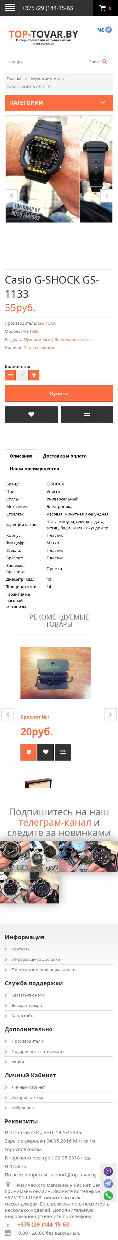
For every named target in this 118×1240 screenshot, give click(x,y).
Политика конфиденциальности (44, 969)
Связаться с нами (28, 995)
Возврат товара (27, 1005)
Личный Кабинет (28, 1087)
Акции (18, 1062)
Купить (59, 393)
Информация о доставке (36, 959)
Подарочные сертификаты (38, 1051)
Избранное (23, 1108)
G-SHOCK (47, 323)
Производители (27, 1041)
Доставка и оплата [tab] (65, 456)
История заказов (28, 1097)
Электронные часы (73, 339)
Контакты (21, 949)
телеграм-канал (55, 822)
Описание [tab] (21, 456)
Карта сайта (23, 1015)
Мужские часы (37, 339)
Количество (17, 366)
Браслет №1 (34, 717)
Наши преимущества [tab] (34, 469)
